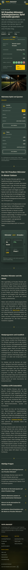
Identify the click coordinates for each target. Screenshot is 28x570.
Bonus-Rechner (18, 543)
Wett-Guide (16, 310)
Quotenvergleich (6, 219)
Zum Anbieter (14, 125)
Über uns (3, 552)
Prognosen (4, 541)
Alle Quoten (4, 100)
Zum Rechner (19, 67)
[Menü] (25, 2)
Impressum (4, 554)
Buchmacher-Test (19, 539)
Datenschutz (4, 557)
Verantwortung (5, 559)
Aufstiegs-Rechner (17, 419)
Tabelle (3, 543)
